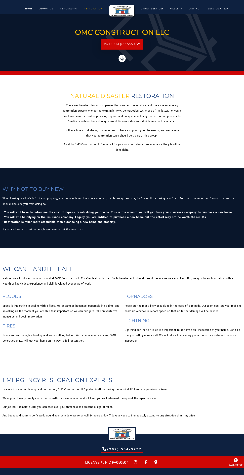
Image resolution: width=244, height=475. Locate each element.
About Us (46, 8)
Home (29, 8)
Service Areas (218, 8)
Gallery (176, 8)
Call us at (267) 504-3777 (122, 44)
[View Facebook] (145, 463)
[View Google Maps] (156, 463)
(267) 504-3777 (124, 449)
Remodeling (68, 8)
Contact (195, 8)
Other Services (152, 8)
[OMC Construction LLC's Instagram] (135, 463)
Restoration (93, 8)
